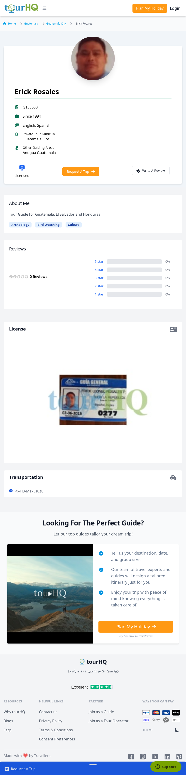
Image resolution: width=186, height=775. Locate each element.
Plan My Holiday (150, 8)
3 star (99, 278)
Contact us (48, 711)
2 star (99, 286)
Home (12, 23)
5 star (99, 261)
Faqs (8, 729)
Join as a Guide (101, 711)
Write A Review (153, 170)
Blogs (8, 720)
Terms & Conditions (56, 729)
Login (175, 8)
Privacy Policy (50, 720)
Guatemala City (56, 23)
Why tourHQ (14, 711)
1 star (99, 294)
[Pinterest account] (179, 756)
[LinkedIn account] (167, 756)
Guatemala (31, 23)
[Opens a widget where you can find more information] (165, 767)
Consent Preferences (57, 739)
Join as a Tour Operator (109, 720)
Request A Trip (78, 171)
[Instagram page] (143, 756)
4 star (99, 270)
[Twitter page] (155, 756)
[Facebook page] (131, 756)
